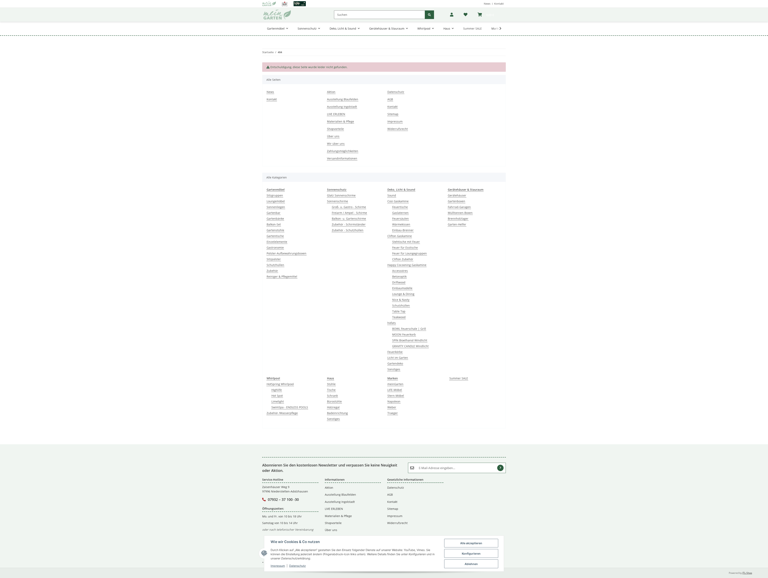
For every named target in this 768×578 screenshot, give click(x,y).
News (487, 3)
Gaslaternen (400, 213)
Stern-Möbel (395, 396)
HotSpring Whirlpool (280, 384)
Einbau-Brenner (403, 230)
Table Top (398, 311)
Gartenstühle (275, 230)
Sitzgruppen (275, 195)
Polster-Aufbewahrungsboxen (286, 253)
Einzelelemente (277, 242)
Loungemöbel (276, 201)
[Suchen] (429, 14)
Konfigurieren (471, 553)
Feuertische (400, 207)
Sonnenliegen (276, 207)
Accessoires (400, 271)
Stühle (331, 384)
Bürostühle (334, 401)
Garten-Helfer (457, 224)
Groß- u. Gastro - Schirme (349, 207)
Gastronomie (275, 247)
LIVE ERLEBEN (336, 114)
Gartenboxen (456, 201)
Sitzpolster (274, 259)
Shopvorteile (335, 129)
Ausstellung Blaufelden (342, 99)
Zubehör (272, 271)
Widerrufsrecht (397, 129)
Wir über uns (336, 143)
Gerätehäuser (457, 195)
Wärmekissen (401, 224)
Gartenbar (273, 213)
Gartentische (275, 236)
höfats (391, 323)
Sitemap (392, 114)
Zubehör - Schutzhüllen (347, 230)
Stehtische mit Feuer (406, 242)
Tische (331, 390)
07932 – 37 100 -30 (283, 499)
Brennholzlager (458, 218)
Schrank (332, 396)
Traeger (392, 413)
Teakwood (399, 317)
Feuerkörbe (395, 352)
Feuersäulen (400, 218)
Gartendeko (395, 363)
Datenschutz (297, 565)
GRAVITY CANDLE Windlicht (410, 346)
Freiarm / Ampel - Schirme (349, 213)
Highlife (276, 390)
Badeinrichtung (337, 413)
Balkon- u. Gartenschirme (349, 218)
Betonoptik (399, 276)
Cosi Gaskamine (398, 201)
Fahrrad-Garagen (459, 207)
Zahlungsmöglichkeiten (342, 151)
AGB (390, 99)
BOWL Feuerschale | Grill (409, 329)
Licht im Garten (397, 358)
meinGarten (395, 384)
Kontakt (499, 3)
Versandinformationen (342, 158)
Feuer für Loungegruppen (409, 253)
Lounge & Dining (403, 294)
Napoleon (393, 401)
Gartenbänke (275, 218)
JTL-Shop (747, 573)
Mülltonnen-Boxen (460, 213)
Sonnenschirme (337, 201)
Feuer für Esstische (405, 247)
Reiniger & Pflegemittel (282, 276)
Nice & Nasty (400, 300)
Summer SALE (458, 378)
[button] (451, 14)
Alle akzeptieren (471, 543)
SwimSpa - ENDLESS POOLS (289, 407)
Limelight (277, 401)
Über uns (333, 136)
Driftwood (398, 282)
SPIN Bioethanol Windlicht (409, 340)
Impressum (278, 565)
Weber (391, 407)
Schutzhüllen (275, 265)
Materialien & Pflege (340, 121)
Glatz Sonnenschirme (341, 195)
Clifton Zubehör (402, 259)
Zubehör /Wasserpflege (282, 413)
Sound (391, 195)
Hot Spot (277, 396)
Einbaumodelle (402, 288)
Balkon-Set (274, 224)
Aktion (331, 92)
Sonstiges (393, 369)
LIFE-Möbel (394, 390)
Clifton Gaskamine (399, 236)
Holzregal (333, 407)
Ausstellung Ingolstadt (342, 107)
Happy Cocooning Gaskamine (406, 265)
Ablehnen (471, 564)
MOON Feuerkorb (404, 334)
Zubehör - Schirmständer (349, 224)
